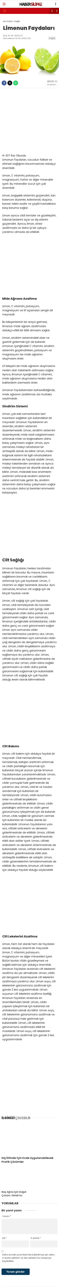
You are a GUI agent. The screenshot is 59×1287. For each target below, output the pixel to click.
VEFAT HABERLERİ (13, 56)
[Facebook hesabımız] (8, 1282)
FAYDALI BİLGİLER (14, 68)
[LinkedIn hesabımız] (38, 1282)
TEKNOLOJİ (10, 49)
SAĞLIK (8, 43)
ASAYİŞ (8, 37)
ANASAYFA (10, 25)
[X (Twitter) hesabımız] (15, 1282)
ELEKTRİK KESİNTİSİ (14, 62)
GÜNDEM (9, 31)
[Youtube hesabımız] (31, 1282)
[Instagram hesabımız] (23, 1282)
